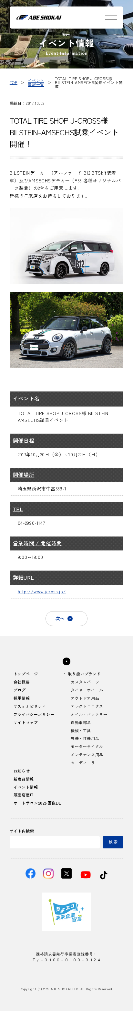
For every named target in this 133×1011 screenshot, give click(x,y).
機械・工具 (81, 730)
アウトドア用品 (85, 698)
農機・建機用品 (85, 738)
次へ (60, 618)
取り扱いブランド (84, 674)
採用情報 (22, 698)
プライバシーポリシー (34, 714)
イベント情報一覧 (36, 82)
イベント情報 (26, 787)
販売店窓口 (24, 795)
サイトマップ (26, 722)
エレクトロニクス (87, 706)
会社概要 (22, 682)
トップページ (26, 674)
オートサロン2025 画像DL (37, 803)
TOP (13, 82)
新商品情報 (24, 779)
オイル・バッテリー (89, 714)
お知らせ (22, 771)
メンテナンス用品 (87, 754)
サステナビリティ (30, 706)
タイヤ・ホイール (87, 690)
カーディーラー (85, 762)
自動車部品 (81, 722)
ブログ (20, 690)
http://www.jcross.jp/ (42, 591)
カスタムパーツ (85, 682)
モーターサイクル (87, 746)
